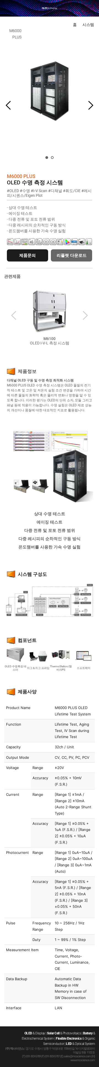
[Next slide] (90, 105)
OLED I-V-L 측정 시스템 (49, 343)
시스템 (88, 24)
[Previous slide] (8, 105)
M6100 (49, 338)
